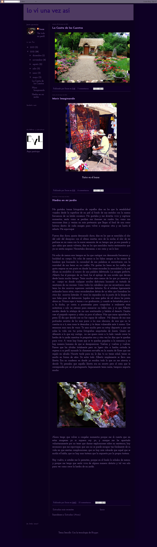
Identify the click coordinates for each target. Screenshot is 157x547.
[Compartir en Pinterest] (102, 89)
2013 (32, 47)
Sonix (41, 29)
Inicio (102, 510)
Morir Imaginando (63, 98)
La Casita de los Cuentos (67, 28)
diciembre (37, 55)
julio (35, 69)
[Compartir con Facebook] (100, 89)
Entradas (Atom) (73, 515)
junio (35, 73)
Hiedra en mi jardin (64, 200)
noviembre (38, 60)
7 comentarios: (83, 89)
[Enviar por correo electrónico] (94, 89)
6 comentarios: (84, 191)
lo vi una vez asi (48, 10)
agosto (36, 64)
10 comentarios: (85, 503)
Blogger (94, 533)
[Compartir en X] (98, 89)
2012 (32, 52)
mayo (35, 77)
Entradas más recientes (63, 510)
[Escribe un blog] (96, 89)
